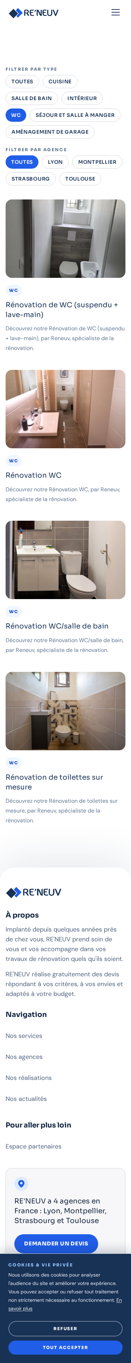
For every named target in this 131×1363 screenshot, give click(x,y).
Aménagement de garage (50, 132)
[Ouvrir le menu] (116, 13)
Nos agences (24, 1057)
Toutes (22, 81)
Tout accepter (65, 1347)
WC (16, 115)
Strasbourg (31, 179)
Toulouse (80, 179)
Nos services (24, 1036)
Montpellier (97, 162)
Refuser (65, 1328)
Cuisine (60, 81)
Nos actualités (26, 1099)
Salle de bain (32, 98)
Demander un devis (56, 1243)
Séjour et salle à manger (75, 115)
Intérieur (82, 98)
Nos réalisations (29, 1078)
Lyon (55, 162)
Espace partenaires (33, 1146)
